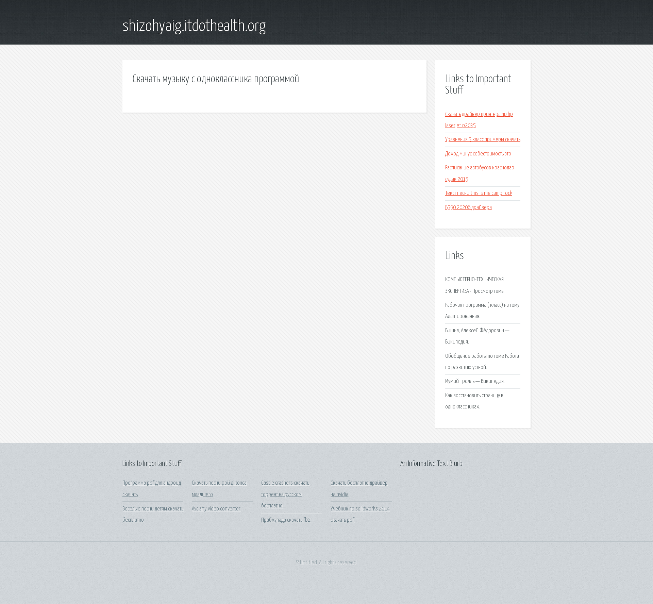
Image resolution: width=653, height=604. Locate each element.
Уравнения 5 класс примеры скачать (482, 139)
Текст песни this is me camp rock (478, 193)
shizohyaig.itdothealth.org (194, 26)
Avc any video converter (216, 509)
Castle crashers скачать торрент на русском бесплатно (285, 494)
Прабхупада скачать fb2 (286, 520)
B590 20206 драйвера (468, 208)
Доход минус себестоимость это (478, 154)
